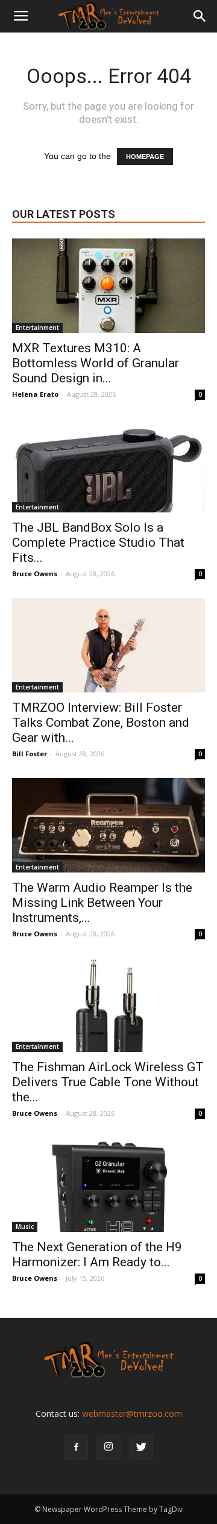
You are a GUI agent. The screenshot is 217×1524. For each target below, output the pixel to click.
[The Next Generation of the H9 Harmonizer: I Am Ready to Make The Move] (108, 1184)
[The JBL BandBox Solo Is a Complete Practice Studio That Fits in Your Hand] (108, 465)
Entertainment (37, 327)
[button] (200, 16)
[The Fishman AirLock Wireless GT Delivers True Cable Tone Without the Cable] (108, 1005)
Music (25, 1226)
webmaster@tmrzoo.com (132, 1413)
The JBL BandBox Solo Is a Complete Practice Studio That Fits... (98, 542)
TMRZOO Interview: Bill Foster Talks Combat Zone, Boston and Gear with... (100, 722)
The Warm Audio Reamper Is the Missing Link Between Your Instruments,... (102, 902)
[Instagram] (108, 1447)
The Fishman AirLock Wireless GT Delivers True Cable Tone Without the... (108, 1082)
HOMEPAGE (145, 156)
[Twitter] (141, 1447)
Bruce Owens (34, 573)
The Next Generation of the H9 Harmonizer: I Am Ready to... (97, 1254)
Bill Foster (29, 753)
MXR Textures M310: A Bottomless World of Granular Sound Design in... (95, 363)
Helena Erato (35, 394)
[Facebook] (76, 1447)
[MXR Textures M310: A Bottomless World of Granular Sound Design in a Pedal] (108, 285)
